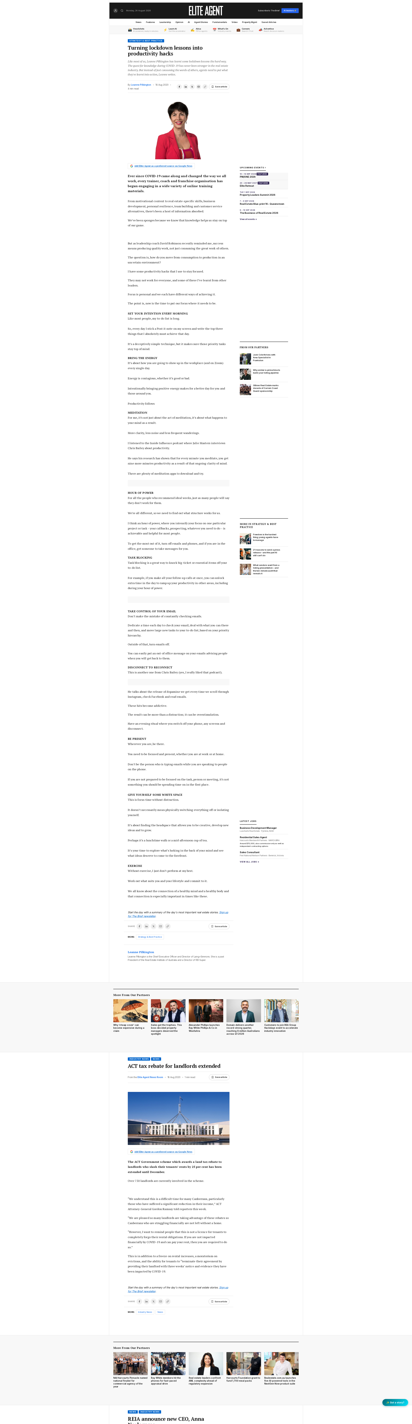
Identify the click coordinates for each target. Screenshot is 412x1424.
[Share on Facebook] (179, 86)
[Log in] (115, 10)
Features (150, 22)
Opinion (179, 22)
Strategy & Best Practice (146, 40)
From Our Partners (254, 347)
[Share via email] (198, 86)
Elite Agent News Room (150, 1077)
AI (189, 22)
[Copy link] (205, 86)
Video (235, 22)
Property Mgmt (249, 22)
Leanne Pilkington (141, 84)
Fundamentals (219, 22)
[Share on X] (192, 86)
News (138, 22)
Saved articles (269, 22)
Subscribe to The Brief (269, 10)
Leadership (165, 22)
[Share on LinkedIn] (185, 86)
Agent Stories (201, 22)
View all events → (248, 219)
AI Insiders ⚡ (290, 10)
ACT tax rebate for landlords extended (174, 1066)
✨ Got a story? (395, 1402)
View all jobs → (249, 862)
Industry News (139, 1059)
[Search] (122, 10)
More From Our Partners (131, 995)
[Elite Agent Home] (206, 10)
